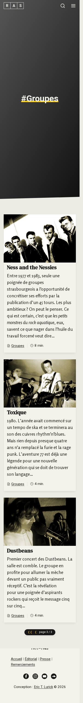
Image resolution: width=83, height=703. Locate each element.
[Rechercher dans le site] (62, 5)
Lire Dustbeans (40, 560)
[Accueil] (14, 5)
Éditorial (31, 659)
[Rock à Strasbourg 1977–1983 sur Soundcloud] (53, 676)
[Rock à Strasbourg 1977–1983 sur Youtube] (44, 676)
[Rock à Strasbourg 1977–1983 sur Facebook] (26, 676)
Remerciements (23, 664)
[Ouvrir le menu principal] (73, 5)
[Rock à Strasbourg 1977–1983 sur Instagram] (35, 676)
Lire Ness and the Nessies (40, 283)
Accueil (16, 659)
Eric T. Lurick (43, 687)
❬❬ (30, 632)
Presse (45, 659)
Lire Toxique (40, 425)
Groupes (17, 346)
